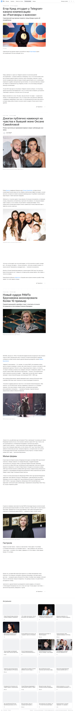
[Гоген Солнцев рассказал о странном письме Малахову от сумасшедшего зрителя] (28, 647)
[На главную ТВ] (3, 1)
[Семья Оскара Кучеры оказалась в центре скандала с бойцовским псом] (11, 612)
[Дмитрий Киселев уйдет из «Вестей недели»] (46, 630)
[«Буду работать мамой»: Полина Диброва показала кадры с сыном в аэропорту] (28, 665)
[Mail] (1, 1)
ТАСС (15, 291)
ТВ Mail (14, 115)
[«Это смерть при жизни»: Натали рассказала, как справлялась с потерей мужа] (28, 612)
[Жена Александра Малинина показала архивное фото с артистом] (64, 665)
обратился (17, 277)
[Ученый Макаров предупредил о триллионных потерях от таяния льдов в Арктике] (28, 682)
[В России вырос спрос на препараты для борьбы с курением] (28, 700)
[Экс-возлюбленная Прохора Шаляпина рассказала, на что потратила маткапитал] (11, 700)
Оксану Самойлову (27, 190)
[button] (24, 35)
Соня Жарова (9, 132)
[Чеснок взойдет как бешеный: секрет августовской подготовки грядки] (11, 647)
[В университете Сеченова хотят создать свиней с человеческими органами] (11, 682)
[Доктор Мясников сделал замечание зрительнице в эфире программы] (46, 665)
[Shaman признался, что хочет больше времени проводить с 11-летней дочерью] (64, 682)
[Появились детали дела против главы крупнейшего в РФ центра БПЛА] (11, 665)
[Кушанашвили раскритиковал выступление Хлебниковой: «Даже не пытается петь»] (11, 630)
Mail (1, 710)
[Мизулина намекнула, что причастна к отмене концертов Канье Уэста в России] (64, 612)
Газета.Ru (16, 5)
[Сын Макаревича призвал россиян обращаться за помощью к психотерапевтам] (64, 647)
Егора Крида (33, 51)
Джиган (8, 190)
